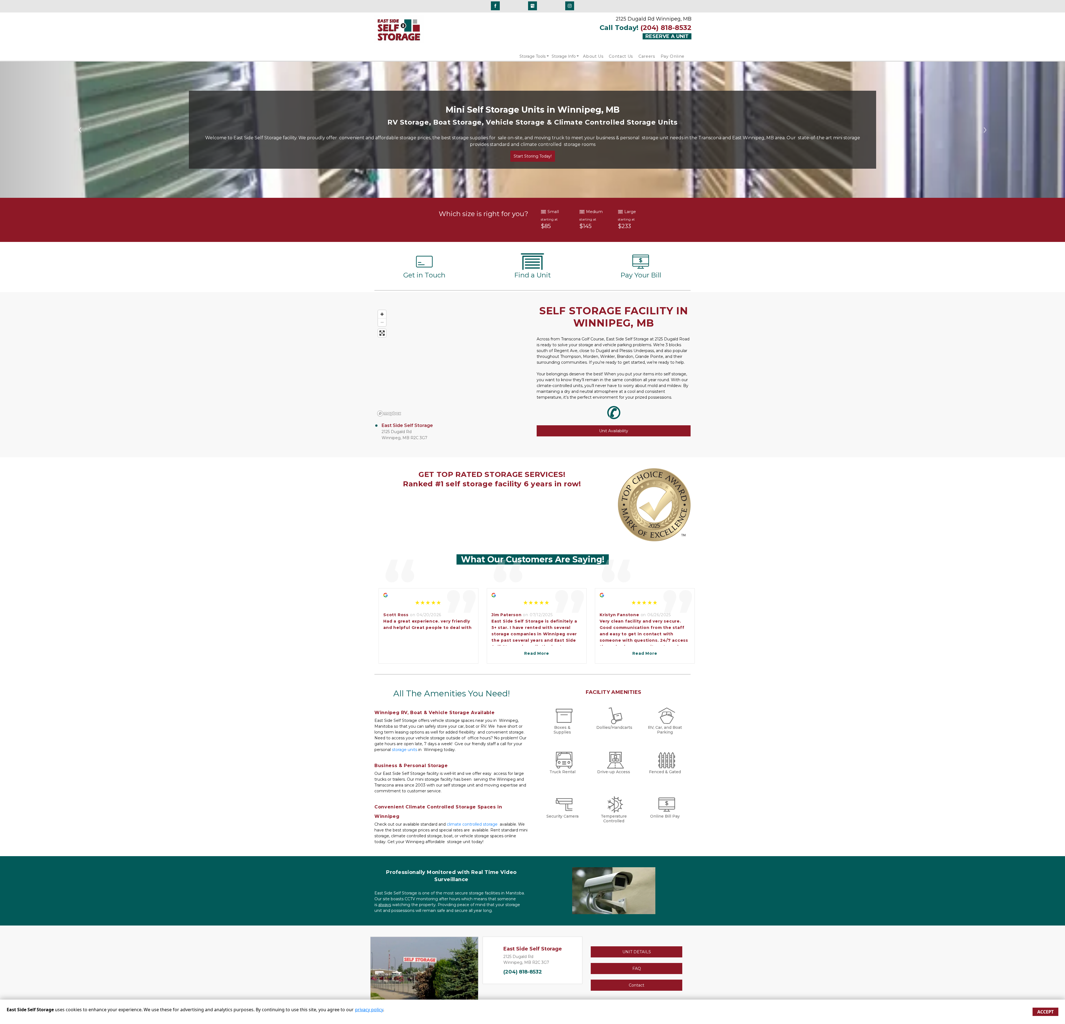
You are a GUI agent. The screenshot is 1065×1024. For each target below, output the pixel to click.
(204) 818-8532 (522, 972)
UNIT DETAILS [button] (636, 951)
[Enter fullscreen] (382, 333)
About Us (593, 56)
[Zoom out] (382, 322)
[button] (80, 130)
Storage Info (564, 56)
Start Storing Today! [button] (533, 156)
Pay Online (673, 56)
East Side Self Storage (407, 425)
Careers (646, 56)
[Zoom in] (382, 314)
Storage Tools (532, 56)
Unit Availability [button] (613, 430)
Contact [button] (636, 985)
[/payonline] (640, 267)
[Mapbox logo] (389, 413)
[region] (451, 362)
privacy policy (369, 1010)
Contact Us (621, 56)
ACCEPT (1045, 1012)
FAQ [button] (636, 968)
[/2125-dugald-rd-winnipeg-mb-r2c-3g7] (532, 267)
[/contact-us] (424, 267)
